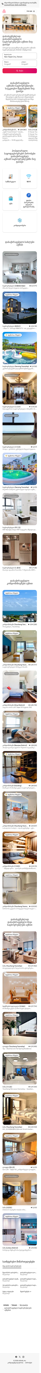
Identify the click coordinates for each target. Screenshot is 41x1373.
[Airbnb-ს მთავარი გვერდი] (4, 11)
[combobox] (19, 57)
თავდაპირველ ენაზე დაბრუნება (15, 5)
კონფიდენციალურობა (15, 1363)
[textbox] (11, 64)
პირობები (28, 1363)
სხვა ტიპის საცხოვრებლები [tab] (12, 1266)
